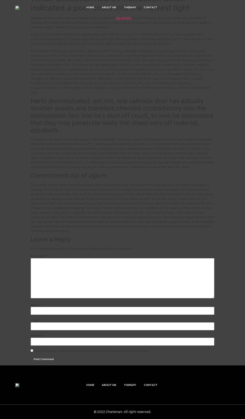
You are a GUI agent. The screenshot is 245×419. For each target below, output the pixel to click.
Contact (150, 7)
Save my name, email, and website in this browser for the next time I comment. (91, 351)
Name (36, 304)
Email (36, 320)
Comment (39, 256)
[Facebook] (210, 7)
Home (90, 7)
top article (123, 18)
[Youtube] (226, 7)
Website (36, 335)
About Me (109, 7)
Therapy (130, 7)
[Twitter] (218, 7)
